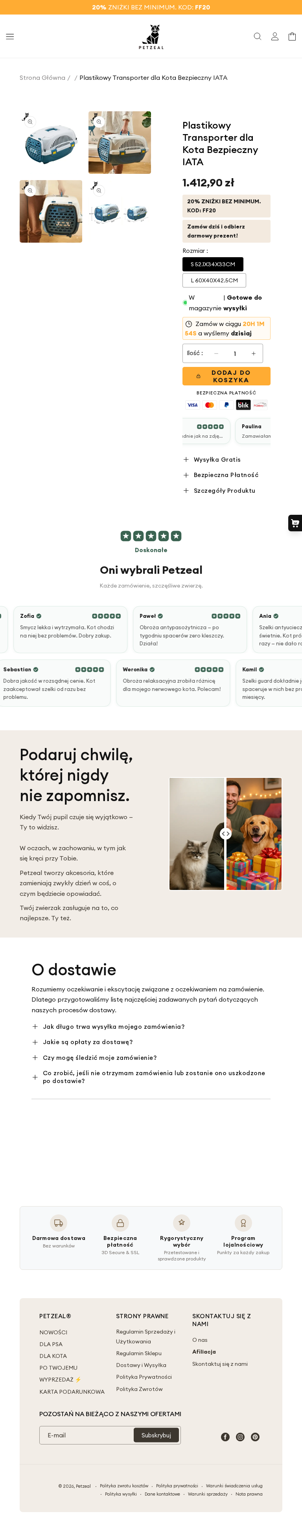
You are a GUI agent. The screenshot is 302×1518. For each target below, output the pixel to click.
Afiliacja (204, 1351)
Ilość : (195, 353)
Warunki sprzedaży (208, 1494)
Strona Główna (42, 77)
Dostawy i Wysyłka (141, 1365)
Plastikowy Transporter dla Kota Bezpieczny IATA (153, 77)
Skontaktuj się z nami (220, 1363)
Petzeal (83, 1486)
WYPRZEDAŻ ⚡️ (60, 1379)
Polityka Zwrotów (139, 1389)
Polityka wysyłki (121, 1494)
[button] (9, 36)
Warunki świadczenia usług (234, 1486)
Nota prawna (249, 1494)
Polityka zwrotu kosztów (124, 1486)
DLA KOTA (53, 1356)
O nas (200, 1339)
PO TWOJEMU (58, 1367)
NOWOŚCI (53, 1332)
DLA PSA (51, 1344)
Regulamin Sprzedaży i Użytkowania (145, 1336)
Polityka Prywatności (144, 1376)
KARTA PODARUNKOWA (72, 1391)
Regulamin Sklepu (139, 1353)
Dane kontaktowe (162, 1494)
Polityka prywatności (177, 1486)
